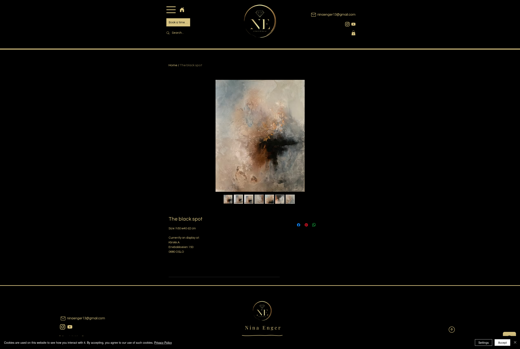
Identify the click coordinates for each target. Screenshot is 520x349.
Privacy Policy (163, 342)
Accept (502, 342)
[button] (171, 9)
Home (173, 65)
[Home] (181, 9)
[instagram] (347, 24)
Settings (483, 342)
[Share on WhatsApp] (314, 224)
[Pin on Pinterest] (306, 224)
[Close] (515, 342)
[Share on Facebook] (298, 224)
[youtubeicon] (353, 24)
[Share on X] (321, 224)
